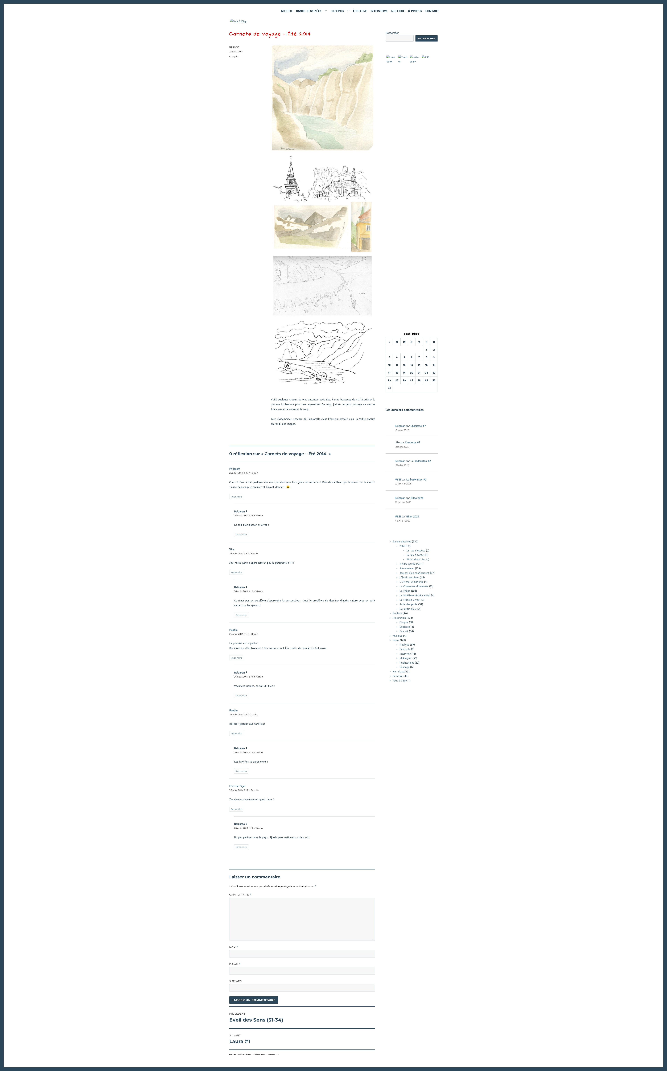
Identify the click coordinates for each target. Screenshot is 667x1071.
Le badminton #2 (421, 461)
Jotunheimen (407, 568)
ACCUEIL (287, 11)
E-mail (235, 964)
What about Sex (416, 559)
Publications (407, 662)
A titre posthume (410, 564)
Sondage (404, 667)
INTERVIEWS (379, 11)
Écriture (397, 613)
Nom (233, 947)
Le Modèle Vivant (410, 599)
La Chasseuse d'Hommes (414, 586)
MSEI (398, 479)
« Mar (389, 394)
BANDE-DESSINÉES (309, 11)
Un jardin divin (408, 608)
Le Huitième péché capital (415, 595)
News (396, 640)
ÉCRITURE (360, 11)
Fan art (404, 631)
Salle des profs (408, 604)
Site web (235, 981)
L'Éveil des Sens (409, 577)
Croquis (233, 56)
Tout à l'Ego (400, 680)
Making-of (406, 658)
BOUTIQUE (398, 11)
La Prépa (405, 590)
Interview (405, 653)
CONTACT (432, 11)
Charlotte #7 (418, 426)
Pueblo (233, 629)
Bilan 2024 (417, 498)
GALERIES (337, 11)
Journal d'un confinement (414, 573)
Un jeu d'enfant (415, 555)
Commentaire (240, 894)
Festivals (405, 649)
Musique (397, 635)
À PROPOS (415, 11)
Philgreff (234, 468)
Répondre (236, 496)
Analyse (404, 644)
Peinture (398, 676)
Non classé (399, 671)
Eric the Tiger (237, 786)
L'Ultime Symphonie (411, 581)
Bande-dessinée (402, 541)
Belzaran (234, 46)
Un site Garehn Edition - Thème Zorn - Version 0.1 (254, 1054)
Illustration (399, 617)
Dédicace (405, 626)
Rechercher (392, 33)
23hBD (403, 546)
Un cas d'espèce (415, 550)
